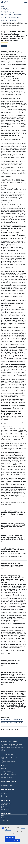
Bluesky (5, 792)
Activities (5, 8)
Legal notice (4, 806)
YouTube (5, 796)
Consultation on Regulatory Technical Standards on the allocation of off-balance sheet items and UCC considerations (13, 19)
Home (2, 6)
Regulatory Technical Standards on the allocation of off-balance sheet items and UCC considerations (12, 14)
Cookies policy (4, 807)
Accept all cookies (10, 837)
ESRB (2, 819)
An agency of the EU (9, 754)
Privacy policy (4, 804)
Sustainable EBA (11, 761)
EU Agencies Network (10, 757)
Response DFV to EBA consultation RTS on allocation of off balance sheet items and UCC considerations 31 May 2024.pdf (12, 721)
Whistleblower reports (6, 777)
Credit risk (5, 11)
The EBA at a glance (6, 803)
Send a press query (6, 771)
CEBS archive (4, 820)
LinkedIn (5, 793)
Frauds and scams (5, 809)
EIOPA (2, 816)
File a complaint (5, 776)
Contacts (3, 768)
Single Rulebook (7, 9)
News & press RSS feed (7, 785)
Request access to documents (8, 774)
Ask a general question (7, 769)
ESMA (2, 817)
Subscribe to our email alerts (8, 784)
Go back (4, 46)
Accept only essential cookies (12, 840)
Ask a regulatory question (7, 773)
